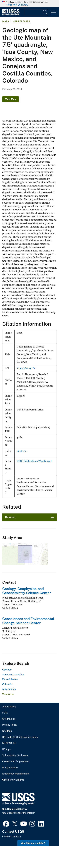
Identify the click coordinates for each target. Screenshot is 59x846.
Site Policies (8, 719)
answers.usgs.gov (11, 836)
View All (7, 694)
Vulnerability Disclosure (15, 755)
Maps (5, 21)
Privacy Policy (9, 725)
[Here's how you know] (29, 3)
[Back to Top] (48, 835)
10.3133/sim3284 (26, 368)
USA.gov (6, 749)
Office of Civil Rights (13, 780)
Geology (7, 669)
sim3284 (22, 451)
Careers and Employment (15, 761)
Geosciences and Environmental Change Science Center (28, 621)
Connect (10, 517)
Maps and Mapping (13, 674)
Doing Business (10, 767)
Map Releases (21, 21)
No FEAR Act (9, 743)
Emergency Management (15, 773)
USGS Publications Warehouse (34, 461)
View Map (10, 99)
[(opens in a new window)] (6, 823)
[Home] (10, 14)
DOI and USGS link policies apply (20, 737)
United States (10, 679)
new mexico (9, 689)
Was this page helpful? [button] (33, 843)
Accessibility (9, 706)
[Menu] (53, 12)
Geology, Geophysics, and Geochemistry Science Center (26, 591)
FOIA (5, 713)
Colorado (7, 684)
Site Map (7, 731)
